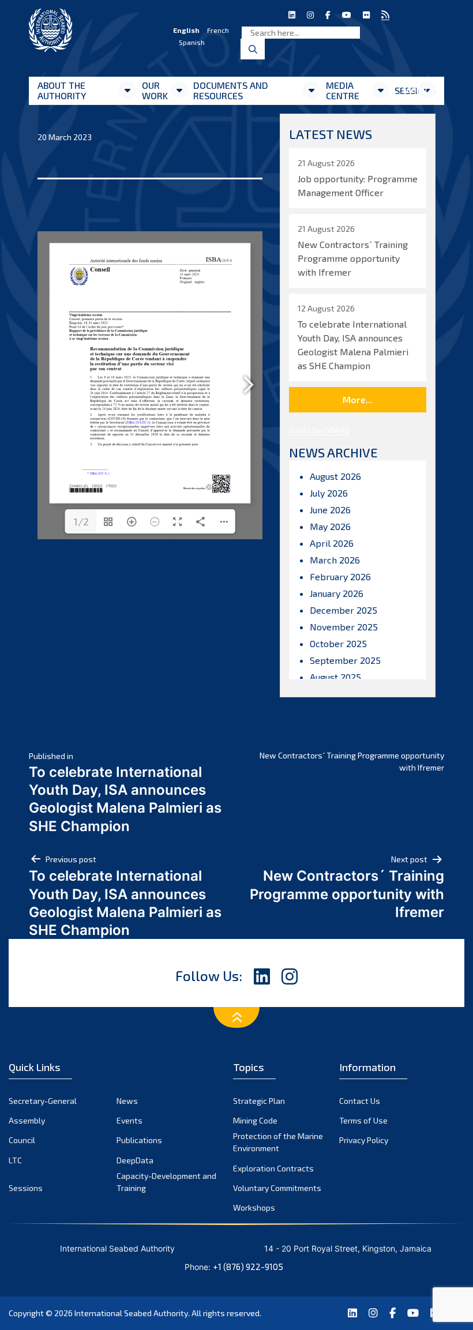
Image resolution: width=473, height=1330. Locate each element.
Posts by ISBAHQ (319, 430)
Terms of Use (363, 1120)
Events (129, 1120)
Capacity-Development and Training (166, 1182)
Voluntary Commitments (277, 1188)
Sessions (26, 1188)
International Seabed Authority (131, 1313)
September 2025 (345, 660)
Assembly (27, 1120)
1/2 (81, 521)
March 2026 (335, 559)
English (186, 30)
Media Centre (342, 90)
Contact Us (359, 1101)
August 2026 (335, 476)
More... (358, 399)
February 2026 (340, 576)
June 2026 (330, 509)
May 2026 (330, 526)
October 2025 (338, 643)
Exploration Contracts (273, 1168)
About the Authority (61, 90)
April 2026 (332, 543)
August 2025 (335, 676)
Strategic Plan (259, 1101)
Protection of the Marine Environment (278, 1142)
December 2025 (343, 609)
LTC (15, 1160)
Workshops (254, 1207)
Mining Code (255, 1120)
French (218, 30)
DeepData (135, 1160)
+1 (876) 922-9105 (248, 1266)
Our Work (155, 90)
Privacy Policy (363, 1140)
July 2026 (329, 492)
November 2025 (344, 626)
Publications (139, 1140)
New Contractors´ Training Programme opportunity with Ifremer (352, 761)
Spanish (192, 42)
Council (22, 1140)
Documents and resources (230, 90)
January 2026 (336, 593)
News (127, 1101)
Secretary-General (43, 1101)
